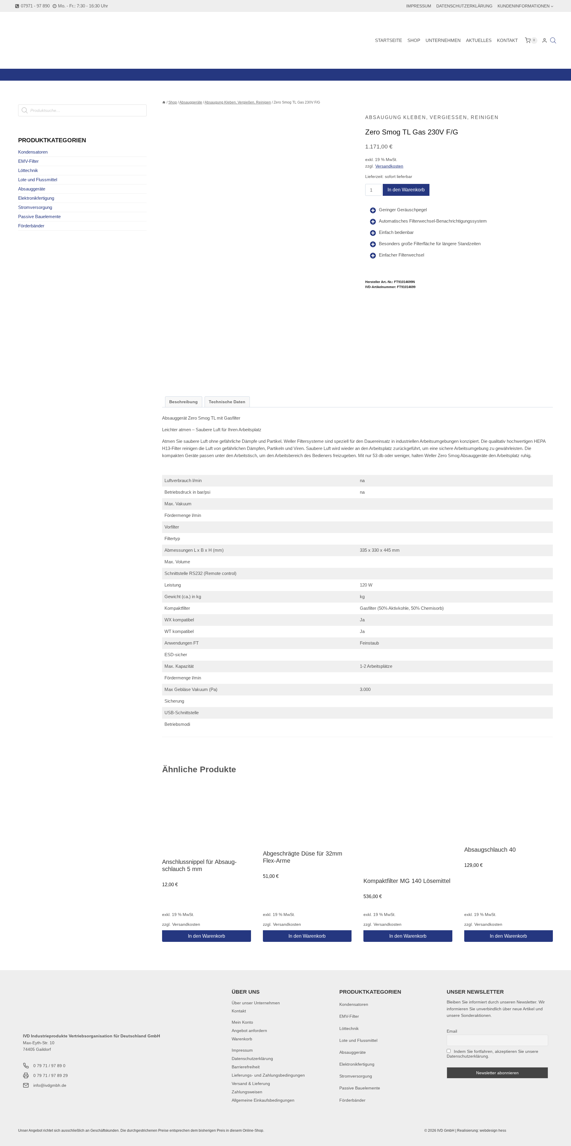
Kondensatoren (33, 151)
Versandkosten (389, 166)
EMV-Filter (28, 161)
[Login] (544, 40)
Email (452, 1031)
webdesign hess (493, 1130)
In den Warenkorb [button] (206, 936)
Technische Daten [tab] (227, 402)
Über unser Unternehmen (256, 1002)
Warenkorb (242, 1038)
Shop (413, 40)
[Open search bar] (553, 40)
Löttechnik (28, 170)
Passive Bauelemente (39, 216)
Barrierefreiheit (246, 1066)
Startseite (388, 40)
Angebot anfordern (249, 1030)
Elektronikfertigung (36, 198)
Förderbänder (31, 225)
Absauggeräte (31, 188)
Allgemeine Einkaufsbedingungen (263, 1100)
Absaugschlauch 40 (490, 849)
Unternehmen (443, 40)
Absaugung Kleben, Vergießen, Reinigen (432, 117)
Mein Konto (242, 1022)
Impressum (418, 6)
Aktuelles (479, 40)
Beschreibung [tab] (183, 402)
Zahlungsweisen (247, 1091)
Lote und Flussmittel (37, 179)
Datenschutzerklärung (464, 6)
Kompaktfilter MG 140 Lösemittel (406, 881)
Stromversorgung (35, 207)
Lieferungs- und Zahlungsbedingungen (268, 1075)
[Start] (164, 102)
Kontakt (507, 40)
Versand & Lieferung (251, 1083)
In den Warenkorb (406, 189)
